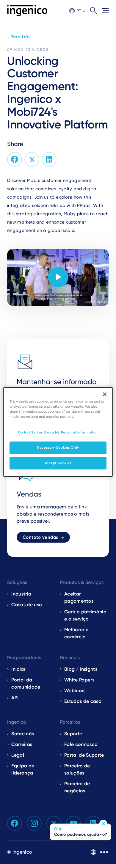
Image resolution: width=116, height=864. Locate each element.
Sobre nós (22, 733)
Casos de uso (26, 604)
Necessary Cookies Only (58, 447)
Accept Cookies (58, 463)
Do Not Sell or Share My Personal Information (58, 432)
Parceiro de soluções (77, 769)
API (14, 697)
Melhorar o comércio (76, 633)
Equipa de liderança (22, 769)
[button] (77, 11)
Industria (21, 594)
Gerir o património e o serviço (85, 615)
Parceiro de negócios (77, 787)
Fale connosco (81, 744)
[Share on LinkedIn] (49, 159)
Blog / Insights (80, 669)
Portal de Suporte (84, 755)
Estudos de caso (82, 701)
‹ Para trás (19, 37)
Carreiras (21, 744)
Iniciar (18, 669)
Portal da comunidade (25, 683)
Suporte (73, 733)
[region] (58, 432)
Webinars (75, 690)
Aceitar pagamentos (78, 597)
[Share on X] (31, 159)
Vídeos (40, 50)
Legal (17, 755)
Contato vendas (40, 537)
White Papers (79, 680)
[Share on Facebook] (14, 159)
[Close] (104, 394)
